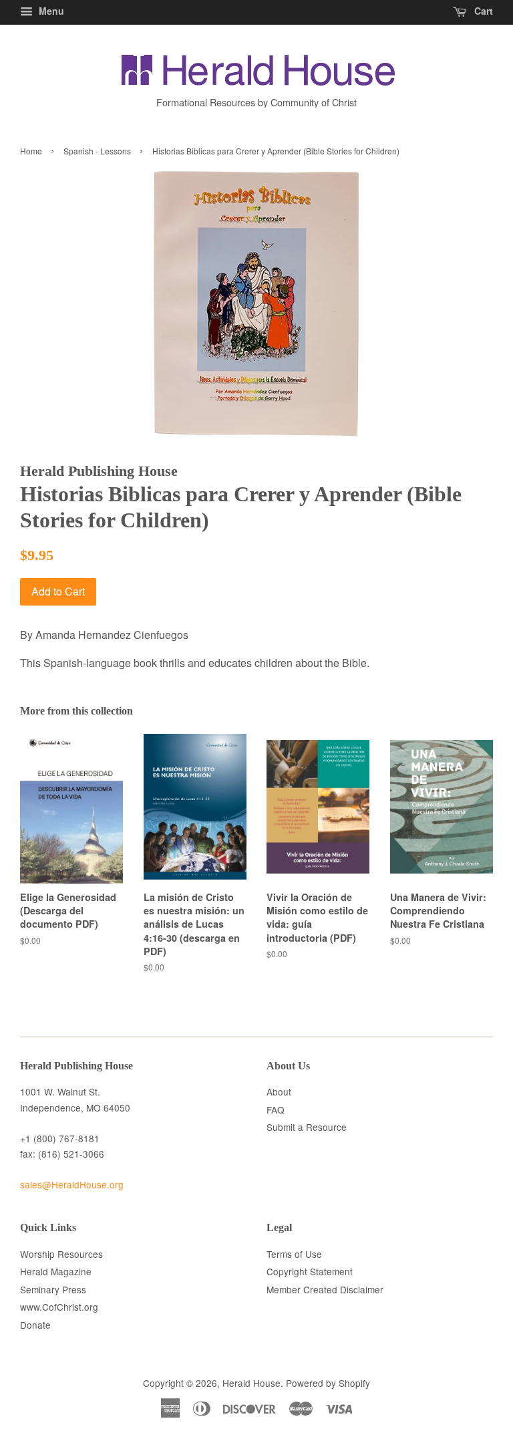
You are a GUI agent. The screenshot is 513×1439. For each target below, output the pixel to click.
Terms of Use (294, 1254)
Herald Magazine (56, 1271)
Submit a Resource (307, 1127)
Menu (50, 10)
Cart (482, 10)
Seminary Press (53, 1289)
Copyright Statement (310, 1271)
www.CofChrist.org (59, 1306)
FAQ (276, 1109)
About (279, 1091)
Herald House (251, 1383)
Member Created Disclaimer (325, 1289)
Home (31, 150)
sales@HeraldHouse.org (72, 1184)
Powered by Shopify (328, 1383)
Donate (35, 1324)
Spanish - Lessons (97, 150)
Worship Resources (61, 1254)
